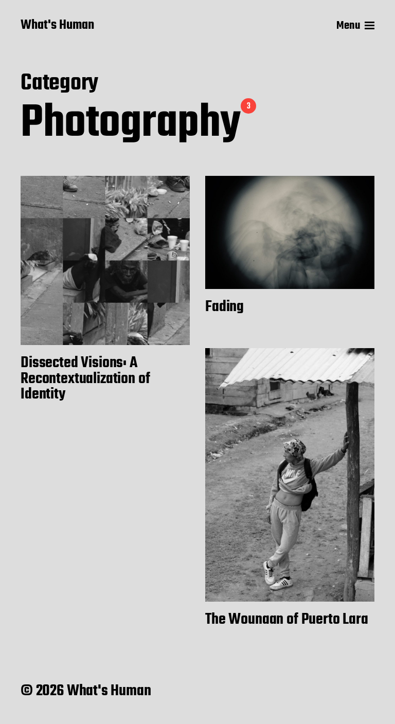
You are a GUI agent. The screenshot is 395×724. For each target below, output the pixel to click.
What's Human (57, 25)
